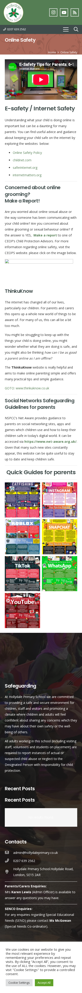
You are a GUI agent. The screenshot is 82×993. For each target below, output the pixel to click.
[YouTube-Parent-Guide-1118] (22, 610)
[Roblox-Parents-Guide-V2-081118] (22, 536)
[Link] (13, 12)
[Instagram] (53, 12)
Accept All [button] (44, 983)
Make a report (45, 235)
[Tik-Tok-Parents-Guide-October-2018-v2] (22, 573)
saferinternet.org (25, 167)
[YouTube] (64, 12)
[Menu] (66, 29)
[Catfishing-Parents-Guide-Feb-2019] (22, 499)
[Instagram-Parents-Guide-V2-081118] (59, 499)
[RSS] (75, 12)
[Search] (76, 29)
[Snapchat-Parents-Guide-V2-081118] (59, 536)
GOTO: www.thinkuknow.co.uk (27, 388)
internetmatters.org (27, 175)
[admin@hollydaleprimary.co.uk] (9, 853)
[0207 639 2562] (9, 861)
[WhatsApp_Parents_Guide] (59, 573)
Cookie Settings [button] (19, 983)
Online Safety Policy (27, 152)
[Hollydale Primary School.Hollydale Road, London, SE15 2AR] (9, 872)
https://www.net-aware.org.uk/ (50, 441)
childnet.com (22, 160)
